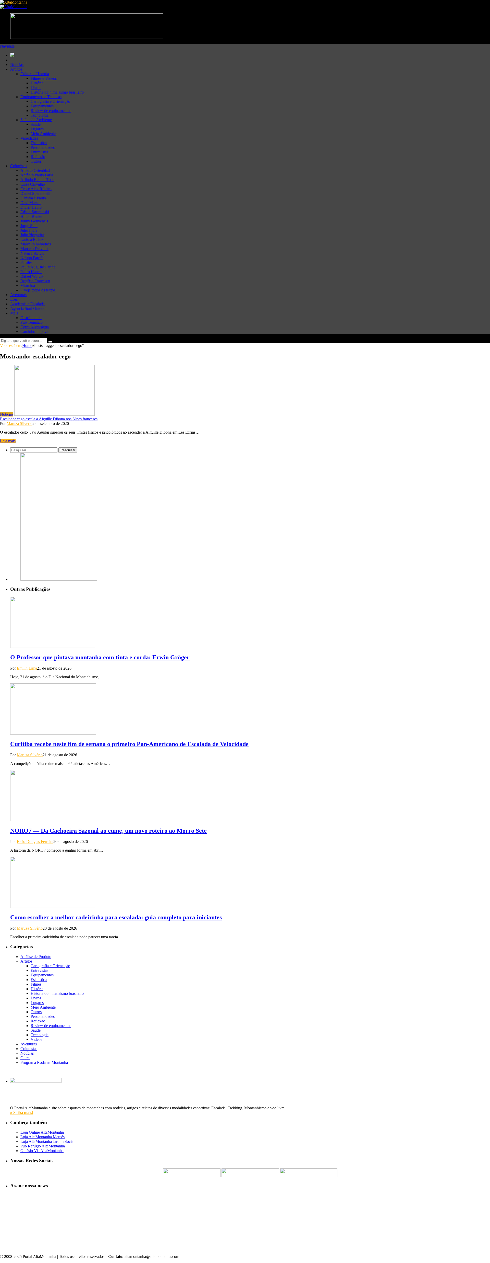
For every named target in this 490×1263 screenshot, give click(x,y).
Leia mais (8, 441)
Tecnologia (39, 115)
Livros (36, 87)
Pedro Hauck (31, 271)
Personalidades (43, 147)
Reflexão (38, 156)
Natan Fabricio (32, 253)
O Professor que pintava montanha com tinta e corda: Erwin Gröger (100, 657)
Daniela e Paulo (33, 198)
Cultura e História (34, 74)
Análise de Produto (35, 956)
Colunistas (18, 166)
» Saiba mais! (21, 1112)
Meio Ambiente (43, 133)
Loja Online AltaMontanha (42, 1132)
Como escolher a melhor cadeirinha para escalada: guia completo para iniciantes (116, 917)
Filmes (36, 984)
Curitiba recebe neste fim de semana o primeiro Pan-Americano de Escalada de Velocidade (129, 744)
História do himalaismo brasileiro (57, 92)
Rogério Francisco (35, 281)
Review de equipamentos (51, 110)
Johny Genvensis (34, 221)
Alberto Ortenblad (35, 170)
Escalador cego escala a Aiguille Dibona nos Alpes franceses (48, 419)
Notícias (16, 64)
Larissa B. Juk (31, 239)
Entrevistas (39, 152)
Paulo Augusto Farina (37, 267)
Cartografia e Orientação (50, 101)
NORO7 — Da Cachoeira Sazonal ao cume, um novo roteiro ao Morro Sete (108, 830)
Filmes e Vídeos (44, 78)
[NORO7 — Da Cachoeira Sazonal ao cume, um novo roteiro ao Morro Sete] (53, 820)
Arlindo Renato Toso (37, 179)
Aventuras (18, 294)
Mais (14, 313)
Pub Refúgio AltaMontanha (42, 1146)
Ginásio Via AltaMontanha (42, 1150)
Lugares (37, 129)
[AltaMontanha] (13, 2)
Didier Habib (31, 207)
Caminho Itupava (34, 331)
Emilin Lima (27, 668)
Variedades (29, 138)
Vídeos (36, 1039)
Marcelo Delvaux (34, 248)
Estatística (39, 143)
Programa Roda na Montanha (44, 1062)
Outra (25, 1058)
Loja (14, 299)
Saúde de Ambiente (36, 120)
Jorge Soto (29, 225)
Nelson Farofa (31, 258)
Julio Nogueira (32, 235)
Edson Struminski (34, 212)
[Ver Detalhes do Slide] (58, 579)
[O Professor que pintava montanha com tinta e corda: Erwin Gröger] (53, 646)
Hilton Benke (31, 216)
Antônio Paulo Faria (36, 175)
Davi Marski (30, 202)
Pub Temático (31, 322)
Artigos (16, 69)
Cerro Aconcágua (34, 327)
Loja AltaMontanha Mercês (42, 1137)
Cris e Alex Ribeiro (36, 189)
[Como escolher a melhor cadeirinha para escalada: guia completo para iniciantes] (53, 906)
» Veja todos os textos (37, 290)
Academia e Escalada (27, 304)
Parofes (26, 262)
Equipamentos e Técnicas (41, 97)
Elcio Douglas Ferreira (35, 841)
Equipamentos (42, 106)
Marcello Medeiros (35, 244)
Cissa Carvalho (32, 184)
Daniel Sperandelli (35, 193)
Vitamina (27, 285)
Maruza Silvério (19, 423)
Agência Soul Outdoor (28, 308)
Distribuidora (31, 317)
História (37, 83)
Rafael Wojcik (31, 276)
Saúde (36, 124)
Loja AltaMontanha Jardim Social (47, 1141)
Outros (36, 161)
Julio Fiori (28, 230)
